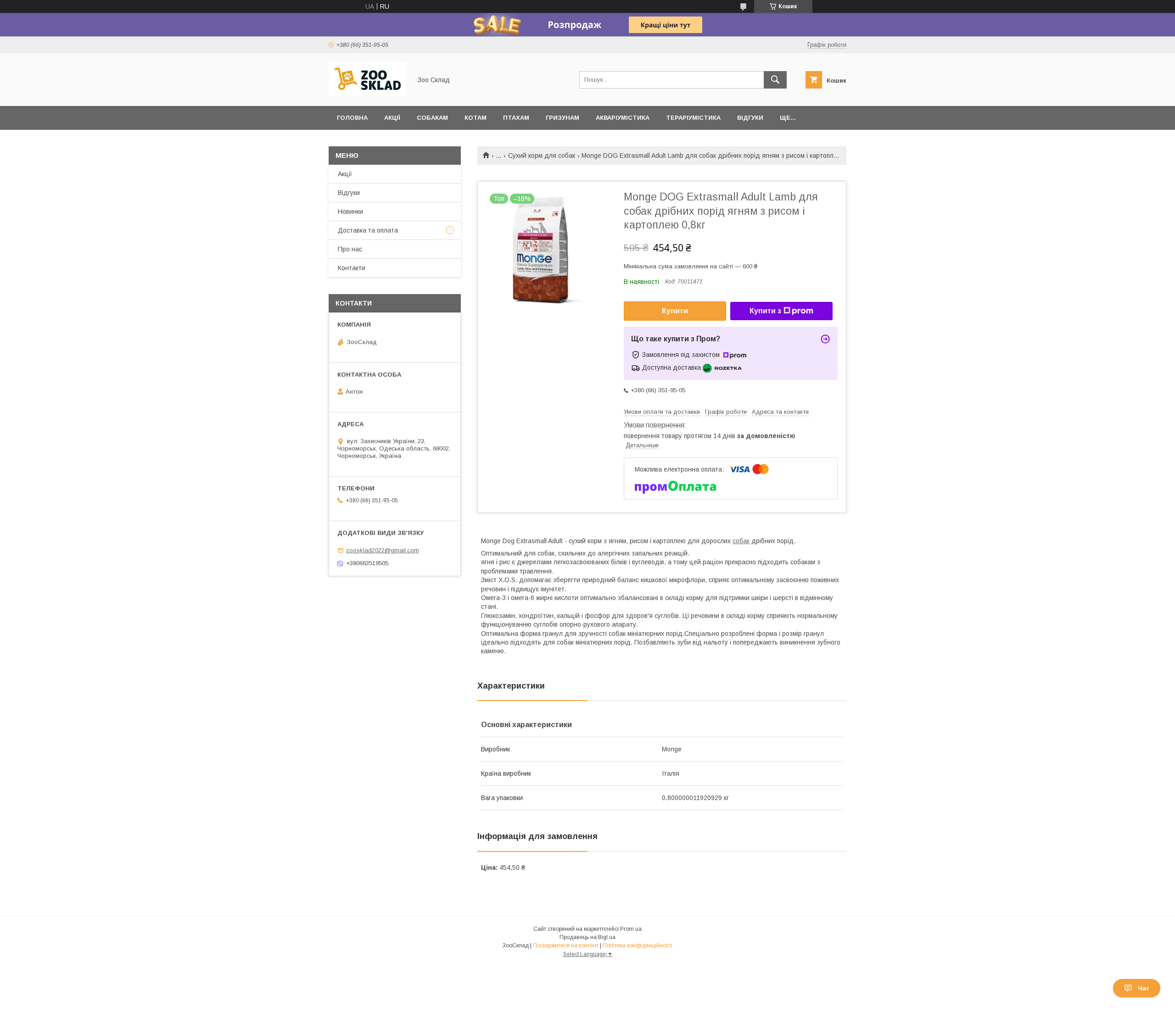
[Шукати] (775, 80)
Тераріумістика (693, 117)
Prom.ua (631, 929)
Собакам (432, 117)
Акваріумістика (622, 117)
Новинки (350, 211)
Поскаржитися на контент (566, 945)
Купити (675, 311)
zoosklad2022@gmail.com (382, 550)
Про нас (350, 249)
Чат (1143, 988)
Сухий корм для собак (541, 155)
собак (741, 541)
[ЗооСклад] (368, 94)
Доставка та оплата (368, 230)
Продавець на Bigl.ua (587, 937)
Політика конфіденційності (637, 945)
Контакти (351, 268)
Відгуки (750, 117)
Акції (392, 117)
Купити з (765, 311)
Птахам (516, 117)
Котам (475, 117)
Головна (352, 117)
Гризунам (562, 117)
